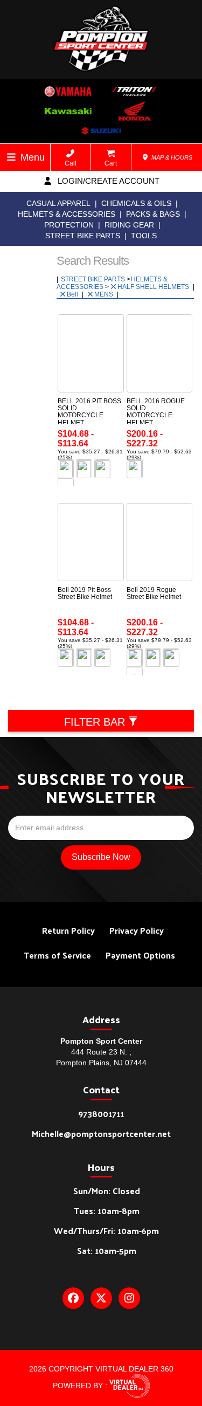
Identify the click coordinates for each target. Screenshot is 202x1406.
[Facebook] (73, 1298)
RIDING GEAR (129, 224)
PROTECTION (69, 224)
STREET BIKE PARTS (82, 235)
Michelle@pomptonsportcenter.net (101, 1133)
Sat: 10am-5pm (106, 1250)
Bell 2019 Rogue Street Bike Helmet (154, 593)
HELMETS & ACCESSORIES (66, 214)
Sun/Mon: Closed (106, 1190)
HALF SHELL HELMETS (154, 287)
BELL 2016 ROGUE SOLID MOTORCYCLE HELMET (156, 411)
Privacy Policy (136, 930)
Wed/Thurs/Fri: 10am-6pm (106, 1230)
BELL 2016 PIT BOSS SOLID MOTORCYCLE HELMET (89, 411)
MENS (104, 294)
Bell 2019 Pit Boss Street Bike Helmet (85, 593)
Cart (111, 163)
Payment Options (140, 955)
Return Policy (68, 930)
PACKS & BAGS (153, 214)
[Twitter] (101, 1298)
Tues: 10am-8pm (107, 1210)
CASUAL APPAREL (58, 203)
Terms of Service (57, 955)
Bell (73, 294)
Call (70, 163)
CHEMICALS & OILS (136, 203)
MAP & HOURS (171, 157)
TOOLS (144, 235)
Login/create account (107, 180)
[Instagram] (129, 1298)
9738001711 (101, 1113)
